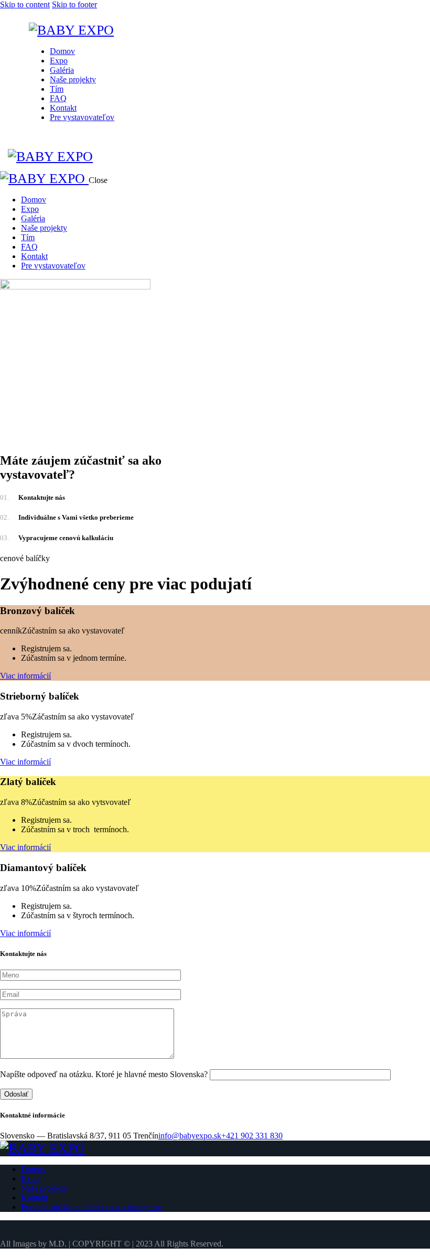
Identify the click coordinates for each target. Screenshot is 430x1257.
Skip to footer (74, 4)
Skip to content (25, 4)
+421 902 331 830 (252, 1135)
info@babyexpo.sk (189, 1135)
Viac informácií (25, 675)
